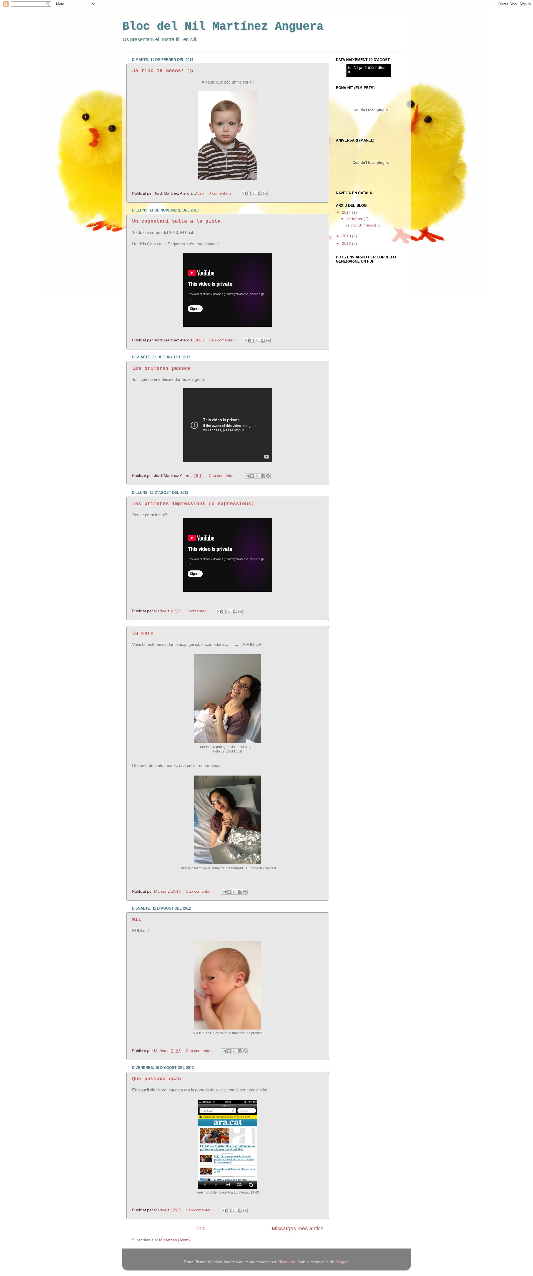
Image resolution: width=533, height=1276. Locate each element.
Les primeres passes (161, 368)
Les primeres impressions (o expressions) (193, 504)
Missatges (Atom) (174, 1240)
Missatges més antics (297, 1228)
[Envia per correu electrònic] (244, 193)
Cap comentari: (223, 340)
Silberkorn (286, 1262)
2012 (347, 243)
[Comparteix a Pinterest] (265, 193)
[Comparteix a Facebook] (259, 193)
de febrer (355, 219)
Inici (202, 1228)
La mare (143, 633)
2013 (347, 236)
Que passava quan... (161, 1079)
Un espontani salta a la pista (176, 221)
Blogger (342, 1262)
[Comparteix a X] (254, 193)
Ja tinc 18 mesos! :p (162, 71)
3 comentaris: (221, 193)
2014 (347, 212)
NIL (136, 919)
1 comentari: (197, 611)
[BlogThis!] (249, 193)
